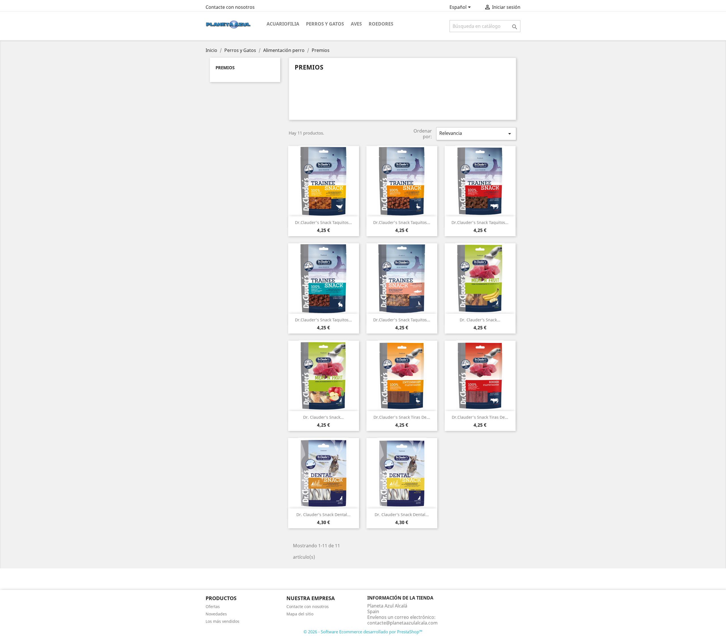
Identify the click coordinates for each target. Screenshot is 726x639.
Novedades (216, 614)
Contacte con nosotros (230, 7)
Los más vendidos (222, 621)
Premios (225, 67)
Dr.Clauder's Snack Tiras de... (401, 417)
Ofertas (213, 606)
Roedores (381, 24)
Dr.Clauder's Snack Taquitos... (323, 222)
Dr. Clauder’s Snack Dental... (323, 514)
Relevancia (476, 133)
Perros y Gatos (325, 24)
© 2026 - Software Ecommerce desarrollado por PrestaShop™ (363, 631)
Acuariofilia (283, 24)
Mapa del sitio (299, 614)
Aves (356, 24)
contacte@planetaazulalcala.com (402, 623)
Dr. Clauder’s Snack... (480, 319)
